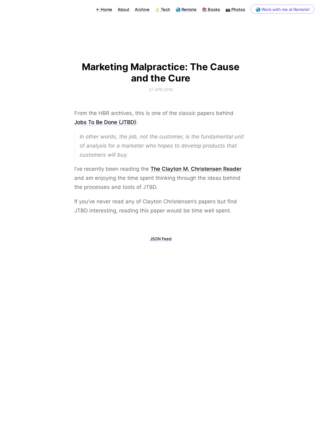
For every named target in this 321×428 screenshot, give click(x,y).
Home (104, 9)
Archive (142, 9)
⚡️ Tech (162, 9)
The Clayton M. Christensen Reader (196, 169)
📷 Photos (235, 9)
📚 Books (211, 9)
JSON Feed (160, 238)
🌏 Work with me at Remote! (282, 9)
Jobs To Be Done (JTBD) (105, 122)
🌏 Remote (186, 9)
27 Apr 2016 (161, 89)
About (123, 9)
